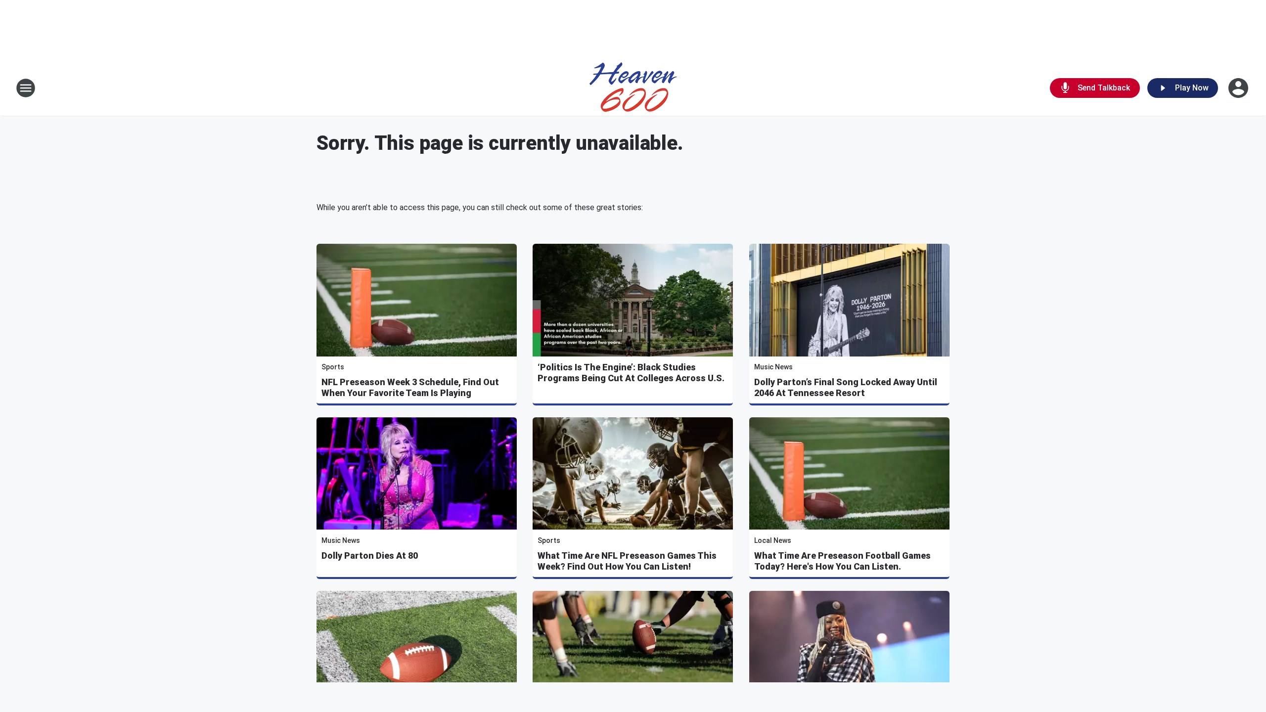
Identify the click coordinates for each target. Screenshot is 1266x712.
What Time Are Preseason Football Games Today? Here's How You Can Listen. (842, 561)
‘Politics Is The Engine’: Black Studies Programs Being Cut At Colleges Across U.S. (631, 372)
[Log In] (1239, 88)
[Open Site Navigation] (26, 88)
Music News (773, 367)
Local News (772, 540)
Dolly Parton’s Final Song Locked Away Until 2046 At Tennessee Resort (845, 387)
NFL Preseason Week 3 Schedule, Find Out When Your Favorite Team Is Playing (410, 387)
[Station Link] (633, 88)
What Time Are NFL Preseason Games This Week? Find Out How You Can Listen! (627, 561)
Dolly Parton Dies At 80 (369, 555)
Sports (332, 367)
